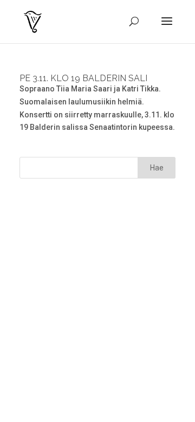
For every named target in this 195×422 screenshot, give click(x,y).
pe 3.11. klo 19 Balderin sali (83, 78)
